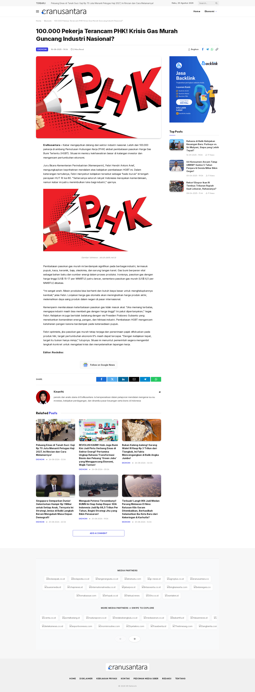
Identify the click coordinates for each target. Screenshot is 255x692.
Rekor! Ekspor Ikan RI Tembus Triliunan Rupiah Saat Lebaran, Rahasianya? (201, 185)
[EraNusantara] (63, 11)
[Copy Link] (217, 49)
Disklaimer (86, 678)
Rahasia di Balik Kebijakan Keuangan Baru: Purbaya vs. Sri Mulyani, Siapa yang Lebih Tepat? (202, 146)
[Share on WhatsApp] (212, 49)
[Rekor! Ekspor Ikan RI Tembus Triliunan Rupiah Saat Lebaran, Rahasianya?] (176, 186)
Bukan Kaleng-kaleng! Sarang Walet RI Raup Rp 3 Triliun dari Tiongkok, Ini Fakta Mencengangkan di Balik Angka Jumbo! (140, 452)
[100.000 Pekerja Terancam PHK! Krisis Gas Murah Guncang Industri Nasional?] (98, 97)
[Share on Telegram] (207, 49)
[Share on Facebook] (202, 49)
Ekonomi (209, 11)
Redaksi (166, 678)
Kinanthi (59, 391)
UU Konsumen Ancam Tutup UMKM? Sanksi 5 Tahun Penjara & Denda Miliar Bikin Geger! (201, 166)
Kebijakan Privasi (106, 678)
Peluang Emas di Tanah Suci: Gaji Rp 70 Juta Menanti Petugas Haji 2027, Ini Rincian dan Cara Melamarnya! (55, 450)
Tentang (180, 678)
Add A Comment (98, 533)
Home (196, 11)
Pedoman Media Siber (146, 678)
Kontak (125, 678)
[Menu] (37, 11)
